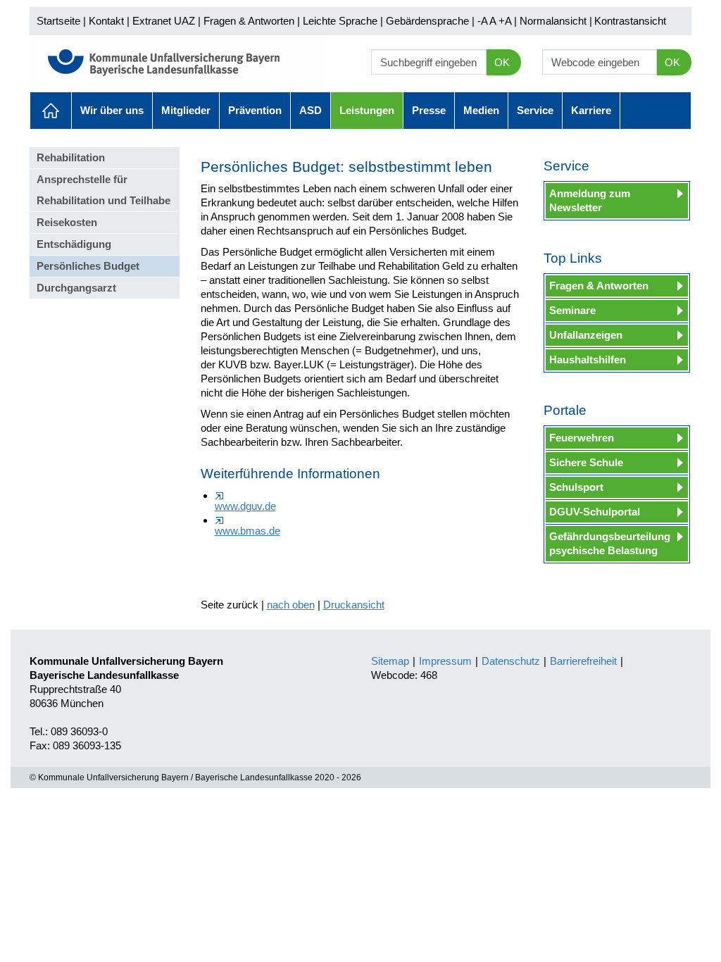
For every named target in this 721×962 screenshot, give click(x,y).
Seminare (572, 310)
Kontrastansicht (630, 21)
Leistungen (366, 110)
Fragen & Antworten (248, 21)
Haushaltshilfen (587, 360)
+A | (506, 21)
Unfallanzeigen (585, 335)
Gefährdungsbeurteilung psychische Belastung (609, 543)
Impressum (445, 661)
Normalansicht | (556, 21)
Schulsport (576, 487)
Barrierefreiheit (583, 661)
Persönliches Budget (88, 266)
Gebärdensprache (427, 21)
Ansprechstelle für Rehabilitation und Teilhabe (103, 189)
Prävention (255, 110)
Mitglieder (186, 110)
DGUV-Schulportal (594, 512)
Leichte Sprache (340, 21)
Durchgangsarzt (76, 288)
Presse (429, 110)
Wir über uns (112, 110)
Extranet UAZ (163, 21)
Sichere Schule (586, 462)
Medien (481, 110)
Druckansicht (353, 605)
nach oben (291, 605)
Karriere (591, 110)
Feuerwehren (581, 438)
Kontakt (106, 21)
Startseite (58, 21)
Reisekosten (67, 222)
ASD (310, 110)
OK (502, 62)
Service (535, 110)
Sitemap (390, 661)
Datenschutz (511, 661)
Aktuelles (51, 111)
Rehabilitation (71, 157)
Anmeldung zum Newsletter (589, 200)
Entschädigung (74, 244)
